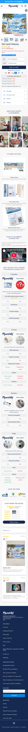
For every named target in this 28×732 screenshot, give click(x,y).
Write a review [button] (14, 522)
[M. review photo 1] (15, 553)
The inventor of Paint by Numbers (12, 683)
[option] (6, 40)
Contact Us (6, 654)
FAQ (4, 645)
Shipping (8, 102)
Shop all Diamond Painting (10, 714)
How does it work (10, 95)
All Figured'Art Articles (8, 665)
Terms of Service (7, 638)
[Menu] (1, 6)
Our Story (5, 627)
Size (4, 59)
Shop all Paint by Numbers (10, 711)
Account (5, 707)
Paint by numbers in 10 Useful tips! (12, 676)
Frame (4, 63)
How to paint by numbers (9, 672)
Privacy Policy (6, 641)
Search (5, 703)
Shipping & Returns (8, 630)
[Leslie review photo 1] (15, 587)
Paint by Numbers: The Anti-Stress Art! (13, 680)
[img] (6, 536)
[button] (5, 47)
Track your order (7, 718)
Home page (6, 634)
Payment (8, 98)
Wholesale (5, 657)
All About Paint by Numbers (10, 669)
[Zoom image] (14, 23)
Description (9, 91)
